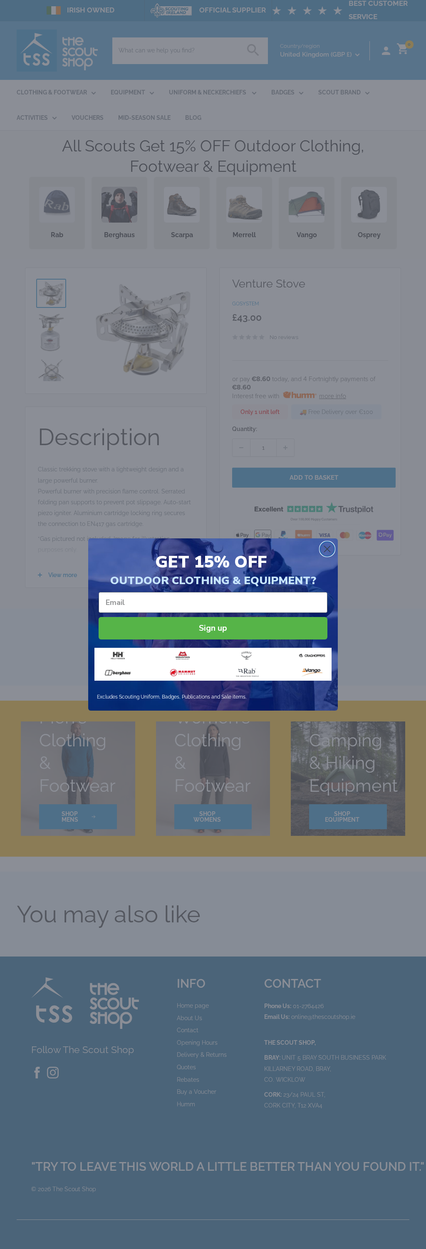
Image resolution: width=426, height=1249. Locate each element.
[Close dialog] (327, 549)
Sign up (213, 628)
